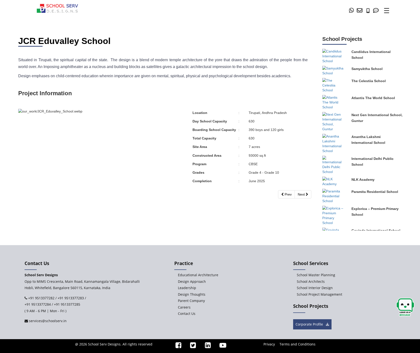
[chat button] (405, 307)
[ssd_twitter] (191, 346)
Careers (184, 307)
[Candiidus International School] (333, 57)
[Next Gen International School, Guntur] (333, 122)
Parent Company (191, 300)
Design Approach (192, 281)
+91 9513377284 (38, 304)
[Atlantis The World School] (333, 103)
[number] (369, 10)
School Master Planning (316, 275)
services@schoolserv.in (47, 321)
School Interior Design (315, 287)
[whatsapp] (352, 11)
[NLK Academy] (333, 182)
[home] (57, 8)
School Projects (310, 306)
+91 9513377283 (71, 298)
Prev (288, 194)
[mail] (360, 11)
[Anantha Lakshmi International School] (333, 144)
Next (302, 194)
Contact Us (186, 313)
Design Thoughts (191, 294)
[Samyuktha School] (333, 71)
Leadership (187, 287)
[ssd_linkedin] (206, 346)
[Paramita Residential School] (333, 197)
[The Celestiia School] (333, 86)
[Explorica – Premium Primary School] (333, 216)
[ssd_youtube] (221, 346)
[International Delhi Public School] (333, 166)
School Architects (311, 281)
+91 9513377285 (67, 304)
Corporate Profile (310, 324)
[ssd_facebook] (176, 346)
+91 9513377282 (40, 298)
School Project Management (319, 294)
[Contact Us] (376, 11)
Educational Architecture (198, 275)
